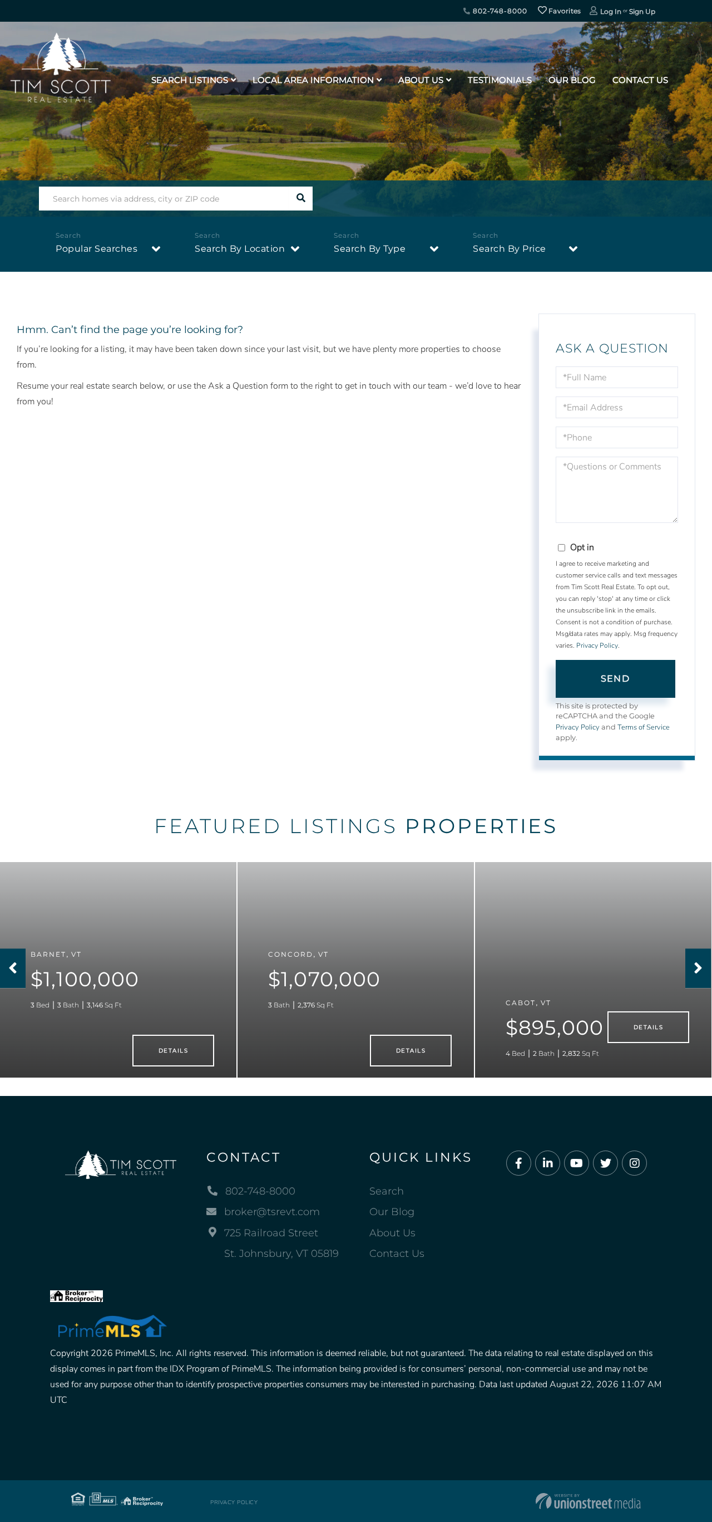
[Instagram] (634, 1163)
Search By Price (509, 248)
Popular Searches (96, 248)
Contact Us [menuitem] (640, 80)
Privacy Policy (597, 645)
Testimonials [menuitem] (500, 80)
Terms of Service (643, 727)
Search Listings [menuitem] (189, 80)
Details (173, 1050)
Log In (610, 11)
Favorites (564, 11)
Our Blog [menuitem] (572, 80)
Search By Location (240, 248)
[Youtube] (577, 1163)
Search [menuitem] (386, 1191)
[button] (301, 199)
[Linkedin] (548, 1163)
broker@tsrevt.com (272, 1212)
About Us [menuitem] (420, 80)
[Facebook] (519, 1163)
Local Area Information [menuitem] (313, 80)
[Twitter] (605, 1163)
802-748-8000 (499, 11)
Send (615, 678)
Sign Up (642, 11)
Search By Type (370, 248)
